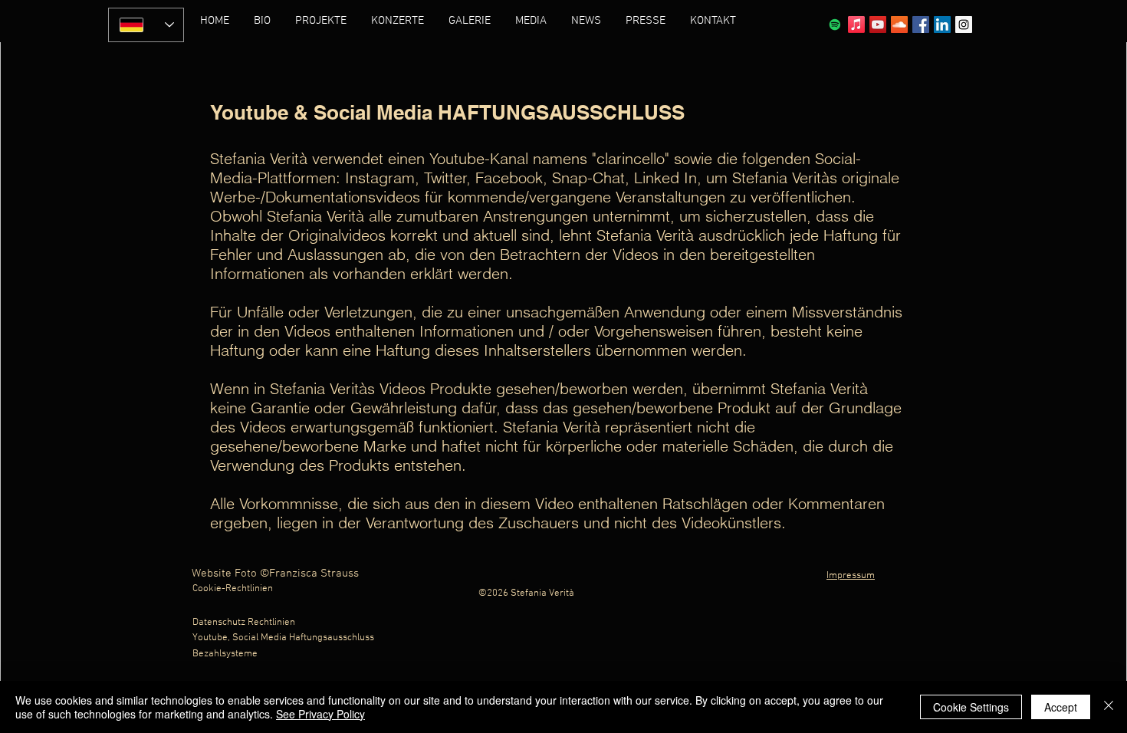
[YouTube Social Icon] (877, 24)
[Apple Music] (856, 24)
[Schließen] (1108, 707)
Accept (1060, 707)
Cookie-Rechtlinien (232, 589)
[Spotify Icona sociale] (834, 24)
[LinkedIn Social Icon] (942, 24)
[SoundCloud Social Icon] (899, 24)
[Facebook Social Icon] (920, 24)
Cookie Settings (971, 707)
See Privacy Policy (320, 713)
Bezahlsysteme (225, 654)
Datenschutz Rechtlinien (243, 622)
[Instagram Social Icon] (963, 24)
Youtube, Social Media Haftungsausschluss (283, 638)
